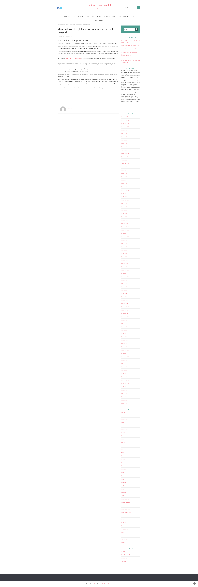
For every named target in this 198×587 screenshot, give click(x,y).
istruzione (123, 469)
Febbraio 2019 (124, 376)
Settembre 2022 (125, 236)
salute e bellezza (125, 499)
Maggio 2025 (124, 140)
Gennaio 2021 (124, 303)
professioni (123, 492)
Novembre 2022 (125, 230)
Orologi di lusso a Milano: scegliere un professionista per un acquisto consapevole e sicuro (130, 54)
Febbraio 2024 (124, 186)
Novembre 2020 (125, 310)
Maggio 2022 (124, 250)
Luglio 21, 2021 (61, 36)
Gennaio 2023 (124, 223)
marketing (99, 16)
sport (122, 519)
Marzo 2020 (124, 336)
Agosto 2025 (124, 130)
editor (70, 108)
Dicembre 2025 (125, 120)
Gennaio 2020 (124, 343)
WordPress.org (124, 561)
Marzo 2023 (124, 216)
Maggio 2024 (124, 176)
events (122, 452)
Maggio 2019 (124, 370)
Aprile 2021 (124, 293)
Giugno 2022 (124, 246)
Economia (123, 449)
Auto (122, 425)
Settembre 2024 (125, 163)
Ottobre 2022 (124, 233)
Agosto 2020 (124, 320)
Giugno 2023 (124, 206)
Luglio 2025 (124, 133)
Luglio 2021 (124, 283)
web (122, 535)
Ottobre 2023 (124, 196)
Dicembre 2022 (125, 226)
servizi (122, 505)
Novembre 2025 (125, 123)
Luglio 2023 (124, 203)
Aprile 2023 (124, 213)
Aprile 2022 (124, 253)
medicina (114, 16)
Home (59, 24)
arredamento (67, 16)
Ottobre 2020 (124, 313)
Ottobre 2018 (124, 386)
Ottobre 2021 (124, 273)
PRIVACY (123, 103)
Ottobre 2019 (124, 353)
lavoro (122, 472)
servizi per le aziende (126, 512)
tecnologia (80, 16)
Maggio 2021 (124, 290)
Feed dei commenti (125, 558)
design (123, 445)
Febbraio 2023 (124, 220)
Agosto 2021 (124, 280)
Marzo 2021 (124, 296)
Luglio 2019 (124, 363)
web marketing (124, 539)
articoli (74, 16)
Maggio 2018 (124, 396)
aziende (123, 432)
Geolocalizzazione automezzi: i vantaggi (130, 48)
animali (123, 412)
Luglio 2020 (124, 323)
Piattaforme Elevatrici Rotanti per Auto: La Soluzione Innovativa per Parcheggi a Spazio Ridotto (130, 60)
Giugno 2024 (124, 173)
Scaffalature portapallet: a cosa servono (130, 45)
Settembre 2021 (125, 276)
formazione (124, 465)
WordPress (94, 583)
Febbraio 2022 (124, 260)
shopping (123, 515)
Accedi (123, 551)
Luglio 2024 (124, 170)
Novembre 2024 (125, 156)
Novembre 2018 (125, 383)
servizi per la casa (125, 509)
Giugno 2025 (124, 136)
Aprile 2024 (124, 180)
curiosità (123, 442)
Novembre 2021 (125, 270)
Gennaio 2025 (124, 150)
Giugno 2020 (124, 326)
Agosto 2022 (124, 240)
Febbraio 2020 (124, 340)
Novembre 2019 (125, 350)
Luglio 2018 (124, 393)
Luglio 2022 (124, 243)
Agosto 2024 (124, 166)
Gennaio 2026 (124, 116)
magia (122, 479)
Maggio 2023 (124, 210)
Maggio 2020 (124, 330)
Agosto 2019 (124, 360)
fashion (123, 455)
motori (122, 489)
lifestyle (123, 475)
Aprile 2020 (124, 333)
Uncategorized (124, 529)
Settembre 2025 (125, 126)
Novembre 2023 (125, 193)
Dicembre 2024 (125, 153)
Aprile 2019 (124, 373)
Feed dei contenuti (125, 554)
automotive (107, 16)
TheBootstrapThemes (107, 583)
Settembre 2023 (125, 200)
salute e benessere (99, 20)
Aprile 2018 (124, 400)
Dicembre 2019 (125, 346)
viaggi (122, 532)
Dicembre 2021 (125, 266)
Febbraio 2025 (124, 146)
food (120, 16)
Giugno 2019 (124, 366)
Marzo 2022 (124, 256)
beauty (123, 435)
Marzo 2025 (124, 143)
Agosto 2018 (124, 390)
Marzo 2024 (124, 183)
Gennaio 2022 (124, 263)
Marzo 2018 (124, 403)
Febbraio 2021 (124, 300)
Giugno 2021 (124, 286)
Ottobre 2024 (124, 160)
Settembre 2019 (125, 356)
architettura (124, 415)
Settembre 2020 (125, 316)
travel (132, 16)
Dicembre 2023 (125, 190)
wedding (88, 16)
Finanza (123, 459)
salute (72, 36)
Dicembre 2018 (125, 380)
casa (93, 16)
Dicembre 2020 (125, 306)
